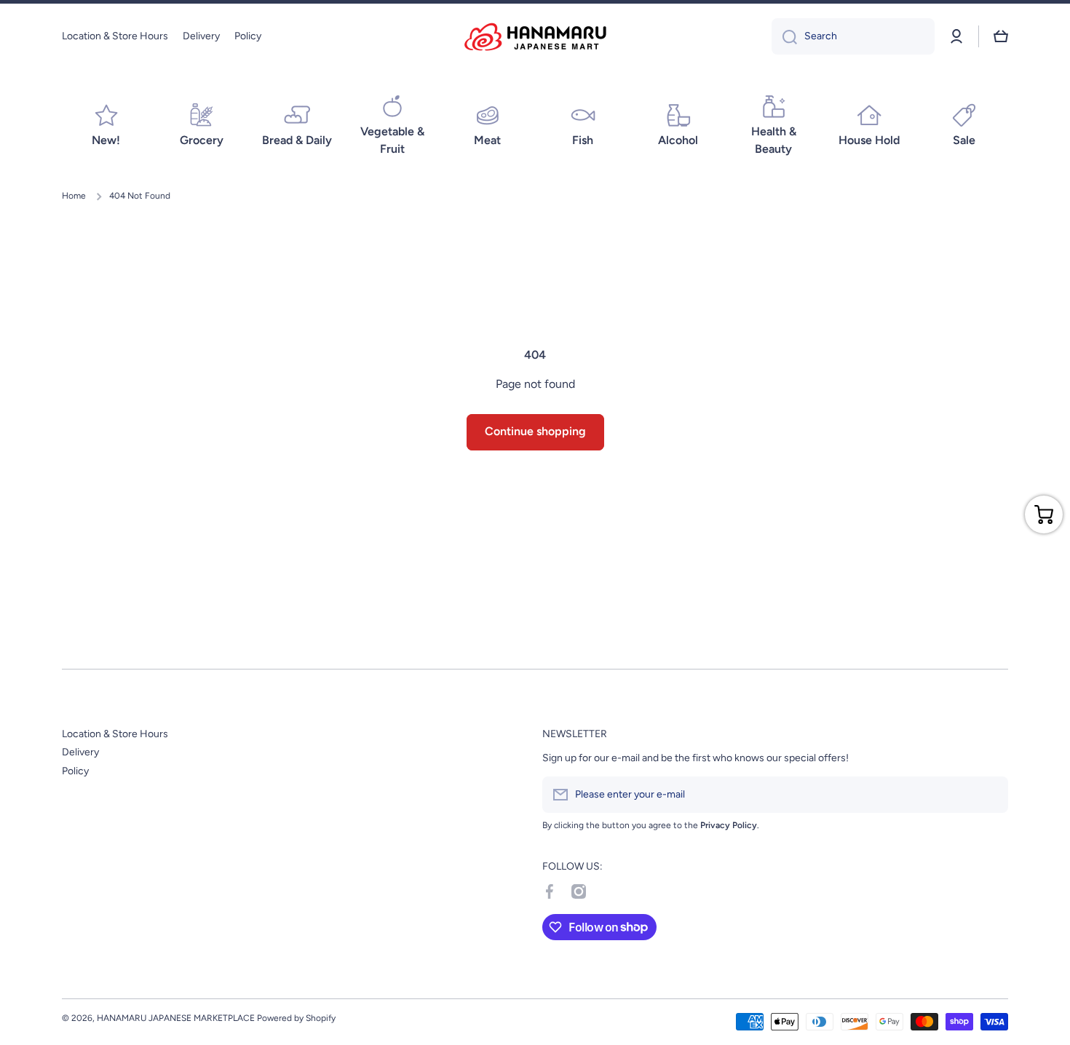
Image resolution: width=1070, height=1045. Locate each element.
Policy (75, 771)
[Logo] (535, 36)
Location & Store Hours (115, 734)
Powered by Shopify (296, 1018)
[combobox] (853, 36)
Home (74, 196)
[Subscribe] (990, 794)
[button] (1001, 36)
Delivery (80, 752)
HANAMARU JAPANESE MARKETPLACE (176, 1018)
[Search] (784, 36)
